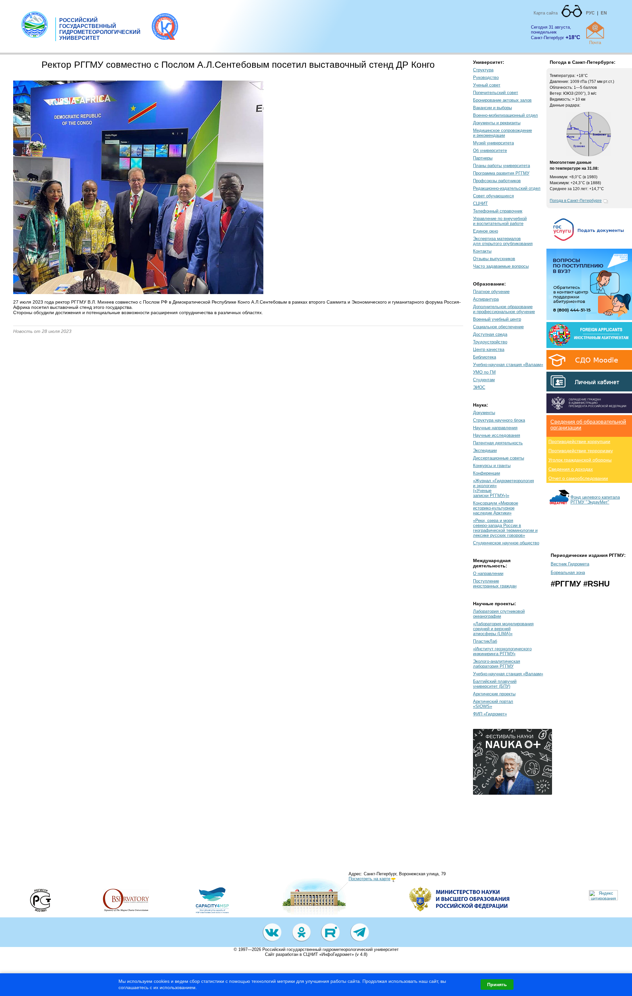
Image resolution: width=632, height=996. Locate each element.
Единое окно (485, 231)
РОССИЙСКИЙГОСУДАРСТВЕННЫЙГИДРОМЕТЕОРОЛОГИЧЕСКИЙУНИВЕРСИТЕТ (100, 29)
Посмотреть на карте (369, 878)
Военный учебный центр (497, 319)
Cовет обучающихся (493, 195)
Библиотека (484, 357)
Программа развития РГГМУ (501, 173)
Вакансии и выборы (492, 107)
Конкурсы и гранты (492, 465)
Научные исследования (496, 435)
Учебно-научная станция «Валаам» (508, 364)
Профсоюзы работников (497, 180)
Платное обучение (491, 291)
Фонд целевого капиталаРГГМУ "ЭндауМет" (595, 500)
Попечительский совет (495, 92)
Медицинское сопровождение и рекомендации (502, 133)
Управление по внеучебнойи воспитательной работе (500, 221)
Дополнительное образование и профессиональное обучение (504, 309)
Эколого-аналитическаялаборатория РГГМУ (496, 664)
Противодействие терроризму (580, 450)
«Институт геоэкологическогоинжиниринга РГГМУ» (502, 651)
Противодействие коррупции (579, 441)
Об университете (490, 150)
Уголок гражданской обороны (580, 459)
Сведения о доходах (570, 469)
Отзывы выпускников (494, 258)
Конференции (486, 473)
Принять (497, 984)
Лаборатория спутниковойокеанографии (499, 614)
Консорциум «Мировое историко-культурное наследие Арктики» (495, 508)
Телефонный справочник (497, 211)
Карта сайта (546, 13)
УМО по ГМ (484, 372)
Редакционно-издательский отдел (506, 188)
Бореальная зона (568, 572)
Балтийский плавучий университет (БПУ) (494, 684)
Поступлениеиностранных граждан (494, 583)
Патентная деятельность (498, 442)
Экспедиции (485, 450)
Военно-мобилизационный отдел (505, 115)
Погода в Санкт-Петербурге (576, 200)
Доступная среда (490, 334)
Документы (484, 412)
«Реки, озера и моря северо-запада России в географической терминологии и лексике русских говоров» (505, 528)
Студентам (484, 379)
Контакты (482, 251)
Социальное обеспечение (498, 326)
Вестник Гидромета (570, 563)
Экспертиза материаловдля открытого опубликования (503, 241)
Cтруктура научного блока (499, 420)
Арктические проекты (494, 693)
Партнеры (482, 158)
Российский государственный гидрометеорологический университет (330, 949)
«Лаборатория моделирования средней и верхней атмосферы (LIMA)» (503, 628)
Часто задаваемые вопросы (501, 266)
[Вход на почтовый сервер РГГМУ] (595, 29)
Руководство (486, 77)
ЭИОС (479, 387)
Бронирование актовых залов (502, 100)
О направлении (488, 573)
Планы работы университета (501, 165)
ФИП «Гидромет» (490, 713)
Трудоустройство (490, 341)
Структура (483, 69)
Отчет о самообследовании (578, 478)
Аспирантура (486, 299)
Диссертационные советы (498, 458)
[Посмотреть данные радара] (588, 155)
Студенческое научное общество (506, 542)
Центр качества (488, 349)
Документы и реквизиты (496, 122)
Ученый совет (486, 85)
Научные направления (495, 427)
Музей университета (493, 142)
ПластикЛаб (485, 641)
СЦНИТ (480, 203)
